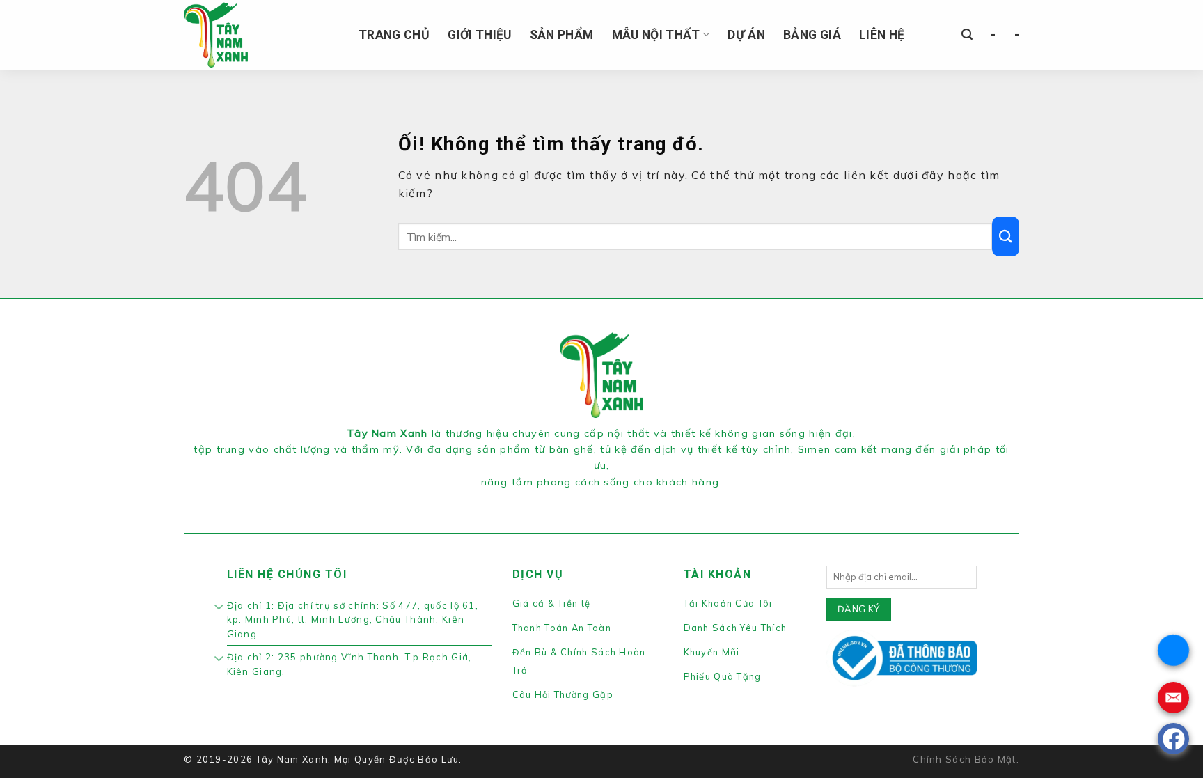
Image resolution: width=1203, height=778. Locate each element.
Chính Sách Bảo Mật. (966, 759)
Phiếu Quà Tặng (723, 676)
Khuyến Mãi (712, 652)
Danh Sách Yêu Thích (735, 627)
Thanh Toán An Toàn (561, 627)
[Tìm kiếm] (967, 34)
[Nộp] (1005, 236)
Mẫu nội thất (656, 35)
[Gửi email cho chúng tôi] (625, 499)
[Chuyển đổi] (220, 608)
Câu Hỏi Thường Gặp (562, 694)
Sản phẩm (562, 35)
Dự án (746, 35)
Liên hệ (881, 35)
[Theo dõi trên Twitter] (609, 499)
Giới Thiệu (480, 35)
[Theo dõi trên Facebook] (576, 499)
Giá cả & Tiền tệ (551, 603)
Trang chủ (394, 35)
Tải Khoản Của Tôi (728, 603)
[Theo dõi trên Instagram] (593, 499)
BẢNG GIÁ (812, 35)
